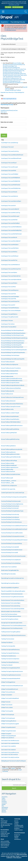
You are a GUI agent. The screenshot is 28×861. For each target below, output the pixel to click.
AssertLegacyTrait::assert (7, 147)
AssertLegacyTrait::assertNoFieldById (10, 223)
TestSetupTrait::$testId (6, 665)
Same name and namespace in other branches (14, 49)
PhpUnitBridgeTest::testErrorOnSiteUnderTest (12, 578)
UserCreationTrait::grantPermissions (10, 752)
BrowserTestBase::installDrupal (9, 465)
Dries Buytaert (17, 857)
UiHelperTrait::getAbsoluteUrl (8, 727)
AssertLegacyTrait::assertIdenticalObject (11, 201)
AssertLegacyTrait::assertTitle (8, 298)
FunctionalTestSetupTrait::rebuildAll (10, 547)
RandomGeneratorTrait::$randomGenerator (12, 594)
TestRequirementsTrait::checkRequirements (12, 628)
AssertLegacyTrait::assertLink (8, 205)
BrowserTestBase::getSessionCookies (10, 454)
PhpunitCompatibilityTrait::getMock (10, 587)
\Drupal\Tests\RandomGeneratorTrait (12, 72)
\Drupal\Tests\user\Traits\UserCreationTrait (14, 79)
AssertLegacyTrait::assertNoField (9, 219)
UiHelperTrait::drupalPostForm (8, 721)
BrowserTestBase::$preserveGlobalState (11, 388)
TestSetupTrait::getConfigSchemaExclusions (12, 671)
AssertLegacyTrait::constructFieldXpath (11, 310)
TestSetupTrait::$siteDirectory (8, 655)
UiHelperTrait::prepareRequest (8, 735)
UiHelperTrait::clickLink (6, 704)
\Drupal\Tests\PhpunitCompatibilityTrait (13, 82)
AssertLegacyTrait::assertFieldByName (10, 177)
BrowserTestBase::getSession (8, 452)
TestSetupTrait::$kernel (6, 642)
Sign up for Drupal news (6, 823)
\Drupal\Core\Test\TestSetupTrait (11, 67)
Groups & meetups (18, 826)
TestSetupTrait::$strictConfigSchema (10, 658)
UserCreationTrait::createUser (8, 749)
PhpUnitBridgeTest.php (17, 22)
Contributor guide (18, 825)
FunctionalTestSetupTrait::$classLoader (11, 501)
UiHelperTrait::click (5, 701)
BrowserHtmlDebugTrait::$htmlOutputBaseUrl (12, 330)
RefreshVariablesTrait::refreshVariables (10, 611)
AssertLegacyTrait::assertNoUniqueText (11, 268)
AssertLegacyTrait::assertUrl (8, 305)
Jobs (2, 826)
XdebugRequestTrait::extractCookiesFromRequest (13, 760)
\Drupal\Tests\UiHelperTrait (10, 66)
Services (4, 810)
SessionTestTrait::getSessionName (9, 619)
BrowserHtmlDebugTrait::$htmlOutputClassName (13, 333)
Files (3, 805)
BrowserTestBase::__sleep (7, 482)
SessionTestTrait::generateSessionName (11, 616)
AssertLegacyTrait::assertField (8, 170)
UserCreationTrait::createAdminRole (10, 743)
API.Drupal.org (4, 836)
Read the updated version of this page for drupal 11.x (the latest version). (15, 28)
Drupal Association (5, 842)
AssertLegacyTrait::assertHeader (9, 191)
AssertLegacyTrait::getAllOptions (9, 314)
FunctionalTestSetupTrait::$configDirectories (12, 504)
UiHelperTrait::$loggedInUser (8, 682)
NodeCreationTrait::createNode (9, 566)
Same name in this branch (9, 44)
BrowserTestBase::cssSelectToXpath (10, 412)
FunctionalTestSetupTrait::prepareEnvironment (12, 536)
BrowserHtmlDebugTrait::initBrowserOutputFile (12, 359)
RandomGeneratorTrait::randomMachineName (12, 600)
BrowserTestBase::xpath (7, 477)
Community (17, 818)
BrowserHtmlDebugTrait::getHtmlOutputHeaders (13, 352)
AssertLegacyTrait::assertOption (9, 272)
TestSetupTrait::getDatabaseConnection (11, 675)
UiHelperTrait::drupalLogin (7, 714)
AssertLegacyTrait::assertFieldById (9, 174)
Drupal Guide (4, 831)
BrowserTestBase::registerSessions (9, 467)
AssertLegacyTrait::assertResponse (9, 290)
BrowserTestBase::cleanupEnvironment (10, 406)
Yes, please (8, 7)
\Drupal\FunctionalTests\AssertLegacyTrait (13, 70)
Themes (16, 837)
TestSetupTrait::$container (7, 639)
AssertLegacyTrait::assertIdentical (9, 196)
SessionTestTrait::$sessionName (9, 614)
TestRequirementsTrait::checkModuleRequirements (13, 625)
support (13, 768)
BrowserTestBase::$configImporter (9, 364)
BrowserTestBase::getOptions (8, 445)
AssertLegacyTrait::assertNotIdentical (10, 264)
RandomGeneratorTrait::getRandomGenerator (12, 596)
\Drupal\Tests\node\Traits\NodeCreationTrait (14, 73)
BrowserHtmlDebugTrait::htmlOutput (10, 355)
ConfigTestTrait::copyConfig (8, 489)
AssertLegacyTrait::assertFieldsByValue (11, 188)
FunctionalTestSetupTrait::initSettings (10, 519)
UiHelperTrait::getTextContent (8, 730)
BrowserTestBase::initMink (7, 463)
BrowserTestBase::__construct (8, 480)
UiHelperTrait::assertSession (8, 692)
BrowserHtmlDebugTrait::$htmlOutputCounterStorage (14, 338)
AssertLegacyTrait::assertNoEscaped (10, 216)
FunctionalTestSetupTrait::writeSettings (11, 563)
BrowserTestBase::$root (7, 393)
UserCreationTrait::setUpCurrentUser (10, 757)
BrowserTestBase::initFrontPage (9, 460)
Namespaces (5, 807)
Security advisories (5, 825)
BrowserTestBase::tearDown (8, 471)
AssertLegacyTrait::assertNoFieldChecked (11, 234)
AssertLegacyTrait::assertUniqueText (10, 301)
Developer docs (4, 834)
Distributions (17, 839)
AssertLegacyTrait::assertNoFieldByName (11, 226)
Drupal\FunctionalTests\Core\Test (9, 110)
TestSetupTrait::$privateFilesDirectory (10, 649)
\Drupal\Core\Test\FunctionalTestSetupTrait (14, 64)
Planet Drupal (4, 820)
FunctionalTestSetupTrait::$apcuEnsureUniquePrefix (14, 497)
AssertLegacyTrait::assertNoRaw (9, 251)
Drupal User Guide (5, 833)
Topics (3, 798)
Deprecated (4, 808)
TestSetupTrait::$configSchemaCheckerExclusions (13, 635)
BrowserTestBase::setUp (7, 469)
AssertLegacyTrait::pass (7, 320)
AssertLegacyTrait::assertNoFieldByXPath (11, 230)
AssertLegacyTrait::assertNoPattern (10, 248)
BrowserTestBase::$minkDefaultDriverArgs (11, 378)
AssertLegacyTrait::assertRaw (8, 286)
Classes (4, 799)
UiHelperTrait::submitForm (7, 737)
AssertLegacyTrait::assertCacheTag (10, 151)
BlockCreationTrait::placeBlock (8, 326)
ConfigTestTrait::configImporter (9, 485)
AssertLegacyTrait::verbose (7, 324)
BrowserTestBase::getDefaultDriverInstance (11, 425)
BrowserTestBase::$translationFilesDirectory (12, 403)
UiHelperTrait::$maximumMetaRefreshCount (12, 685)
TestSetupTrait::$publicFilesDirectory (10, 653)
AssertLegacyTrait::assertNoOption (9, 244)
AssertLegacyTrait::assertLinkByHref (10, 209)
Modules (16, 836)
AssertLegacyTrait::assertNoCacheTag (10, 212)
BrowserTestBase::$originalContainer (10, 382)
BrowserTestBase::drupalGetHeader (10, 416)
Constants (4, 802)
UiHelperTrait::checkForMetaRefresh (10, 698)
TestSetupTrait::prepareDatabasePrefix (10, 678)
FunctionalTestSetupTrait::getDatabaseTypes (12, 511)
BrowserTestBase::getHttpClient (9, 432)
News (2, 818)
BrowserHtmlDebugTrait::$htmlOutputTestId (12, 347)
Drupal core (17, 834)
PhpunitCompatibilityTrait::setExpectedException (13, 591)
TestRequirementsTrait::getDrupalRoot (10, 631)
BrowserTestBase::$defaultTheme (9, 373)
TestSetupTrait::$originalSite (8, 646)
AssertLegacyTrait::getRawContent (9, 316)
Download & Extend (19, 832)
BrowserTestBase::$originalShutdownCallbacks (12, 385)
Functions (4, 801)
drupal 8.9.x (4, 22)
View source (4, 112)
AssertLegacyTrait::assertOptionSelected (11, 279)
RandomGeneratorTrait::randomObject (10, 603)
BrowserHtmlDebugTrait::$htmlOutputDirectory (12, 340)
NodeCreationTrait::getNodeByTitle (10, 570)
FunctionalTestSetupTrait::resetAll (9, 552)
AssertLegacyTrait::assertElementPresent (11, 158)
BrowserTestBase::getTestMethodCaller (11, 457)
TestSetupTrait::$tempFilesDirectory (10, 662)
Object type (4, 127)
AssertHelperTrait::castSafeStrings (9, 142)
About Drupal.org (5, 844)
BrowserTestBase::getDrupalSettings (10, 429)
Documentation (5, 829)
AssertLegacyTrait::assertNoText (9, 260)
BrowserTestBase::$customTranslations (11, 368)
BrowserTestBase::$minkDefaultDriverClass (11, 380)
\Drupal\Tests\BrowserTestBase (13, 90)
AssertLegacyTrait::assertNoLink (9, 237)
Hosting (16, 823)
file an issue (5, 768)
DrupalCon (17, 828)
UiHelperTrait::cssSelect (7, 707)
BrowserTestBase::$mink (7, 376)
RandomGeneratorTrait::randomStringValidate (12, 608)
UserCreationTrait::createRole (8, 746)
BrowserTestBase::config (7, 409)
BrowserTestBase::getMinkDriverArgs (10, 439)
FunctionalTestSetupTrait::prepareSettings (11, 543)
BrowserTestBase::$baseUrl (8, 361)
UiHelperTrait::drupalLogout (8, 718)
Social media (4, 822)
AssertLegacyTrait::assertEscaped (9, 167)
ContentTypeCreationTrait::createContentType (12, 492)
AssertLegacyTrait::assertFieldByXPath (10, 181)
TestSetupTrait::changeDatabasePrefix (10, 667)
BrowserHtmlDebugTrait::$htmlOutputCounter (12, 335)
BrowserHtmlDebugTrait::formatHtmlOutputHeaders (14, 349)
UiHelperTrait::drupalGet (7, 711)
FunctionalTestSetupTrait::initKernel (10, 517)
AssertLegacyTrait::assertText (8, 293)
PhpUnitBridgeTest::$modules (8, 573)
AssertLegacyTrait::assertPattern (9, 283)
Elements (4, 811)
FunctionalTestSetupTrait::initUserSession (11, 522)
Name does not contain (7, 122)
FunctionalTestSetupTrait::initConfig (10, 514)
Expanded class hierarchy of (12, 92)
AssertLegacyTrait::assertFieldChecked (10, 184)
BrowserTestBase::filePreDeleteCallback (11, 422)
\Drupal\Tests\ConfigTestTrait (13, 76)
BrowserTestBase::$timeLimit (8, 400)
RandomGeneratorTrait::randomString (10, 605)
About (2, 839)
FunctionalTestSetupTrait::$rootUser (10, 506)
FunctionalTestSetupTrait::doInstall (9, 508)
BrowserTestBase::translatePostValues (10, 474)
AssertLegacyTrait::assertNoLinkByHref (10, 241)
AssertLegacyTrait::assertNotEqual (9, 256)
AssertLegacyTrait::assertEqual (8, 162)
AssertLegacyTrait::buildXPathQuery (10, 307)
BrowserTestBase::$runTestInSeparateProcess (12, 397)
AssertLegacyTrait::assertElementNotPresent (12, 154)
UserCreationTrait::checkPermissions (10, 740)
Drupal (17, 856)
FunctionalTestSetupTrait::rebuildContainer (11, 549)
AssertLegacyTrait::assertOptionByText (10, 276)
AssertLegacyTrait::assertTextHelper (10, 296)
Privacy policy (4, 847)
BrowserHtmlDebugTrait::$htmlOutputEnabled (12, 342)
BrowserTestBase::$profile (7, 391)
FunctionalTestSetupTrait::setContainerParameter (13, 556)
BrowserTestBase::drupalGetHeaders (10, 419)
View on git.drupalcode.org (9, 98)
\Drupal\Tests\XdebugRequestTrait (11, 81)
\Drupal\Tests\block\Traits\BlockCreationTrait (14, 69)
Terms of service (5, 845)
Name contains (4, 117)
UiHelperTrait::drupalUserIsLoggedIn (10, 723)
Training (16, 822)
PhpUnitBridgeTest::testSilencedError (10, 583)
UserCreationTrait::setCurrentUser (9, 754)
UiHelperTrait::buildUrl (6, 694)
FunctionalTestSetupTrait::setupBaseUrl (11, 559)
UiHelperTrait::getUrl (6, 733)
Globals (4, 804)
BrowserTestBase (17, 63)
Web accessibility (5, 841)
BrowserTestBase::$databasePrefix (9, 370)
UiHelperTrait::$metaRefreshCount (9, 689)
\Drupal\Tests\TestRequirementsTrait (12, 78)
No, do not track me (18, 7)
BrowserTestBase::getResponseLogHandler (11, 449)
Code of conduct (18, 830)
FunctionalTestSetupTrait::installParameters (12, 532)
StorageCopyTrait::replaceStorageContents (11, 622)
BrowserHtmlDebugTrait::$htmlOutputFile (11, 345)
